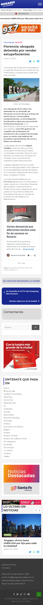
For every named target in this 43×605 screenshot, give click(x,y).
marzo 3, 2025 (9, 58)
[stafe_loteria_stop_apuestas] (21, 501)
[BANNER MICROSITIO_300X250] (21, 466)
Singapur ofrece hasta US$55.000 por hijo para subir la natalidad (20, 543)
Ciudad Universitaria (13, 394)
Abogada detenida (16, 268)
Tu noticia (8, 450)
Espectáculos (10, 403)
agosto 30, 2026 (10, 549)
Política (7, 424)
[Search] (35, 327)
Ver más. (21, 263)
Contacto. (6, 568)
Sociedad (8, 444)
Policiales (9, 42)
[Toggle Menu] (40, 4)
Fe (5, 406)
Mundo (7, 412)
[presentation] (36, 510)
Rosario (7, 432)
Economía (8, 400)
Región (18, 42)
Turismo (7, 453)
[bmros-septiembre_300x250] (21, 342)
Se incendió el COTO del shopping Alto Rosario (22, 292)
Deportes (8, 397)
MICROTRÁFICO (11, 270)
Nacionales (9, 415)
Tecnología (9, 447)
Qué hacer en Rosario (13, 427)
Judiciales (8, 409)
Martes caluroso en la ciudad (23, 301)
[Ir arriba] (38, 594)
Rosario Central (10, 435)
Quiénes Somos (9, 564)
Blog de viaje (9, 391)
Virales (6, 456)
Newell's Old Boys (12, 418)
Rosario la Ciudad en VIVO (15, 438)
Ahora (6, 388)
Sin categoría (9, 441)
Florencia (8, 182)
